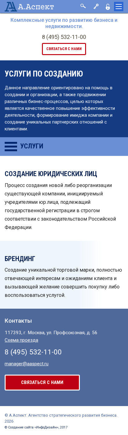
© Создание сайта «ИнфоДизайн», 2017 (36, 427)
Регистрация (108, 6)
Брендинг (20, 259)
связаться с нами (64, 48)
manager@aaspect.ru (26, 364)
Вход (95, 6)
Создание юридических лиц (51, 174)
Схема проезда (21, 340)
